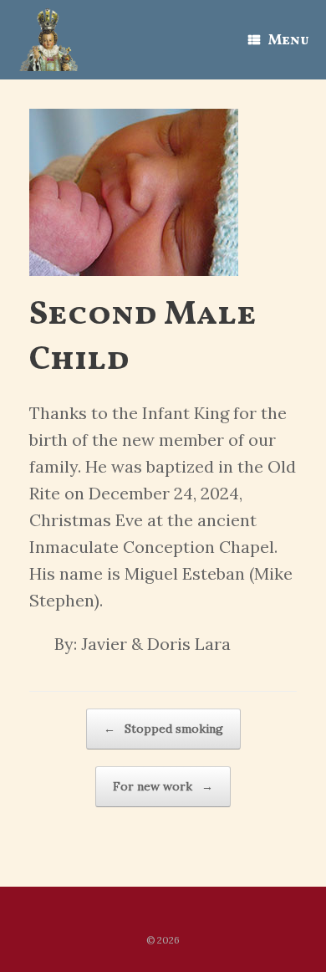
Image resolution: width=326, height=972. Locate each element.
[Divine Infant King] (48, 39)
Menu (288, 40)
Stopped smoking (163, 728)
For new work (163, 786)
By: (65, 643)
